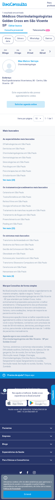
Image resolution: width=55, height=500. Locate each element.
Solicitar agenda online (26, 104)
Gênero (20, 38)
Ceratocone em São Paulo (14, 267)
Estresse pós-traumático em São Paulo (21, 258)
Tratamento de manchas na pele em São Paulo (24, 210)
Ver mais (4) (8, 276)
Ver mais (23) (9, 228)
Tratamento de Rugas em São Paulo (19, 215)
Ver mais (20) (9, 180)
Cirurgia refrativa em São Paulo (17, 206)
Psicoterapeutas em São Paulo (17, 171)
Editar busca (15, 25)
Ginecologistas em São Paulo (16, 162)
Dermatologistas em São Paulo (17, 157)
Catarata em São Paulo (13, 192)
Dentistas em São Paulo (14, 149)
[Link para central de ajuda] (4, 375)
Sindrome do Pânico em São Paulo (18, 245)
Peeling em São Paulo (12, 224)
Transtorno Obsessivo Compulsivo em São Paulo (25, 263)
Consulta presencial (14, 30)
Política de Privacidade (12, 489)
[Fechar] (4, 390)
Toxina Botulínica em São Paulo (17, 197)
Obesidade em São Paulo (14, 254)
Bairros (49, 38)
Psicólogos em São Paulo (14, 166)
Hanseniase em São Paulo (14, 272)
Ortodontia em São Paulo (14, 175)
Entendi (27, 494)
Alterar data (8, 39)
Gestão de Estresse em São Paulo (18, 249)
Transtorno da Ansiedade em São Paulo (21, 240)
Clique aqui (20, 375)
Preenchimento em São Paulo (16, 219)
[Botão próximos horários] (50, 51)
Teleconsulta (41, 30)
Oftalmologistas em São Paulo (17, 144)
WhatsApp (34, 38)
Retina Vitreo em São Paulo (15, 201)
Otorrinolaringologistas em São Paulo (20, 153)
